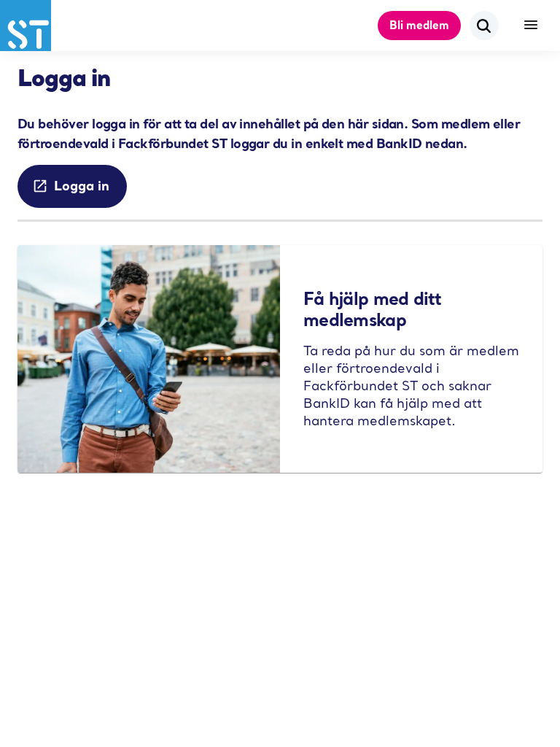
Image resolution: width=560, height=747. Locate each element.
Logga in (81, 185)
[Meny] (531, 25)
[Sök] (484, 25)
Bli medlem (419, 25)
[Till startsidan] (25, 25)
